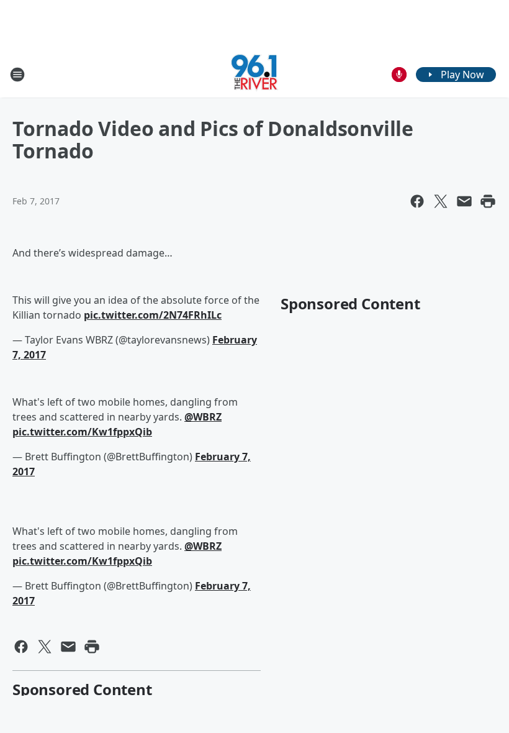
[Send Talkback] (399, 74)
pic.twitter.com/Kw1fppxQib (82, 432)
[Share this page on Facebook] (417, 201)
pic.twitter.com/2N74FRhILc (153, 315)
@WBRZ (203, 417)
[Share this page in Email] (464, 201)
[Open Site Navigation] (17, 74)
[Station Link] (254, 74)
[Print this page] (488, 201)
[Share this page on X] (440, 201)
